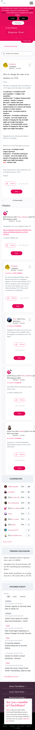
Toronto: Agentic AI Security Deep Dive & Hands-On (18, 607)
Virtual (7, 626)
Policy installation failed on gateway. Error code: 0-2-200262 (17, 559)
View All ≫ (7, 542)
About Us (29, 726)
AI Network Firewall (10, 46)
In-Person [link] (22, 596)
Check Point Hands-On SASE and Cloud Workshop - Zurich (16, 620)
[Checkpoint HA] (3, 200)
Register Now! (16, 32)
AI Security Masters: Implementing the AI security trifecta (16, 645)
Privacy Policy (20, 726)
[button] (13, 18)
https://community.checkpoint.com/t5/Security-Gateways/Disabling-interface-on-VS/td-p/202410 (17, 232)
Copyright (12, 726)
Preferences (18, 23)
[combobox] (17, 53)
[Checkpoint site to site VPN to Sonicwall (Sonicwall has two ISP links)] (32, 200)
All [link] (8, 596)
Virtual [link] (15, 596)
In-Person (8, 601)
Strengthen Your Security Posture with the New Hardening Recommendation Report (17, 566)
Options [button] (31, 46)
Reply (16, 191)
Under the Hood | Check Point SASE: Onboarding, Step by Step (18, 669)
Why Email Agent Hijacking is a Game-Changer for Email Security (18, 632)
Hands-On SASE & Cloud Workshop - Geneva (15, 657)
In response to (13, 273)
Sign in (8, 710)
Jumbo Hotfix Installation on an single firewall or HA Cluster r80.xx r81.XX (17, 574)
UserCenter (17, 728)
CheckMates (11, 676)
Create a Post (27, 41)
